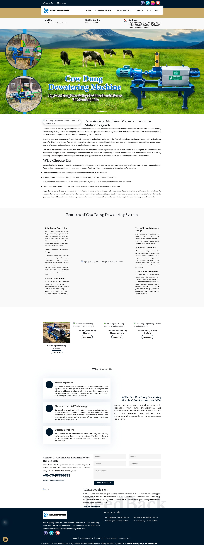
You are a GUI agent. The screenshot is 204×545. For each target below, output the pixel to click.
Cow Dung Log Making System (146, 521)
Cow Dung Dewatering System (116, 521)
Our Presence (111, 538)
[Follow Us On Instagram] (153, 3)
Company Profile (103, 10)
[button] (15, 71)
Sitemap (139, 10)
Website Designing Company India (142, 543)
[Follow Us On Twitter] (148, 3)
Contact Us (153, 10)
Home (88, 10)
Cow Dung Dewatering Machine (116, 517)
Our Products (123, 10)
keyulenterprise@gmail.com (56, 23)
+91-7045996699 (91, 23)
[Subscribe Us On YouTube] (158, 3)
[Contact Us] (5, 523)
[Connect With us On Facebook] (143, 3)
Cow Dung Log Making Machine (146, 517)
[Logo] (56, 10)
